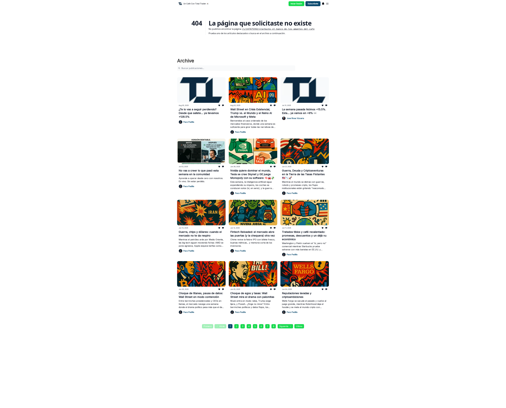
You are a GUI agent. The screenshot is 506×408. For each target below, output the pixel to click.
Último (299, 326)
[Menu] (323, 3)
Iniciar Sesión (296, 4)
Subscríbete (313, 4)
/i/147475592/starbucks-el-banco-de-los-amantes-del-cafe (278, 29)
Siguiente (283, 326)
